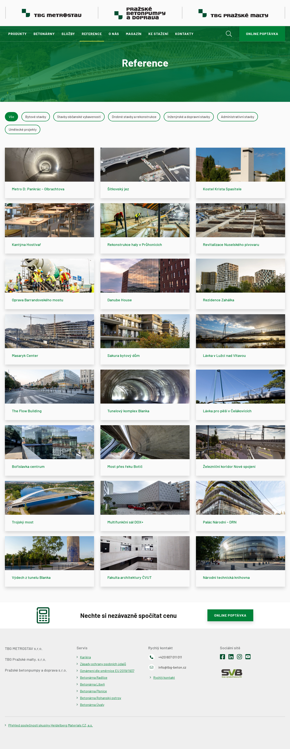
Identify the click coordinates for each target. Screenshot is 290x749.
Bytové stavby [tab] (35, 117)
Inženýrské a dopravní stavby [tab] (189, 117)
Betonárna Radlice (93, 677)
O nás (114, 34)
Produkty (17, 34)
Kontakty (184, 34)
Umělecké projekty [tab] (23, 129)
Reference (92, 34)
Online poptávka (262, 34)
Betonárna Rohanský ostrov (100, 698)
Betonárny (44, 34)
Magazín (134, 34)
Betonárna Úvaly (92, 705)
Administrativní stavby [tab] (237, 117)
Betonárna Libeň (92, 684)
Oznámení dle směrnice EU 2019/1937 (107, 671)
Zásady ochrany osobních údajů (103, 664)
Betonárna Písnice (93, 691)
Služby (68, 34)
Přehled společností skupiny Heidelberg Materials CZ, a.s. (50, 725)
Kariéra (85, 657)
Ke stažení (158, 34)
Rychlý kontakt (164, 677)
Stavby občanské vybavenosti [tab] (79, 117)
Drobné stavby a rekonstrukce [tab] (134, 117)
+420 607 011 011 (170, 657)
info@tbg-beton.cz (172, 667)
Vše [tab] (11, 117)
